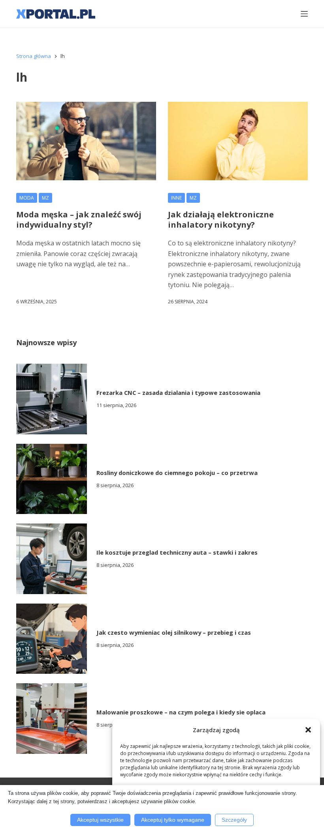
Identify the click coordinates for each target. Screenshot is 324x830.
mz (45, 197)
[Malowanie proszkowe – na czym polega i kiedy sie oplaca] (51, 718)
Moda (26, 197)
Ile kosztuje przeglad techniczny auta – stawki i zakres (177, 552)
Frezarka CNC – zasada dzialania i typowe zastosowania (178, 392)
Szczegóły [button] (234, 820)
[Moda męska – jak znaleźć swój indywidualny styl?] (86, 141)
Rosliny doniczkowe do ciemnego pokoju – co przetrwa (177, 473)
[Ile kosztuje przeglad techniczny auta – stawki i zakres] (51, 558)
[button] (308, 730)
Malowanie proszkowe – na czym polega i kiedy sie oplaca (181, 712)
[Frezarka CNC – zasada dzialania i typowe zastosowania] (51, 399)
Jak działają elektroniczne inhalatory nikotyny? (221, 219)
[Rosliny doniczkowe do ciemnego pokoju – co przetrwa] (51, 479)
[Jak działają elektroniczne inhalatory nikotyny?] (238, 141)
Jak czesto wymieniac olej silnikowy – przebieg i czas (173, 632)
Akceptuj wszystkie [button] (100, 820)
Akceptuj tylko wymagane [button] (172, 820)
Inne (176, 197)
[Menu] (304, 13)
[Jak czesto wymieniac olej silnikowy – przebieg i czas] (51, 639)
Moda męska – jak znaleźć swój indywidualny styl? (78, 219)
